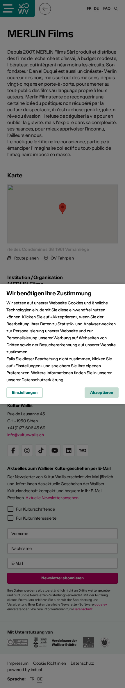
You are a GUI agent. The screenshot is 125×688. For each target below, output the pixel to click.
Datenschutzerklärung (42, 379)
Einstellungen (24, 392)
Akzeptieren (101, 392)
